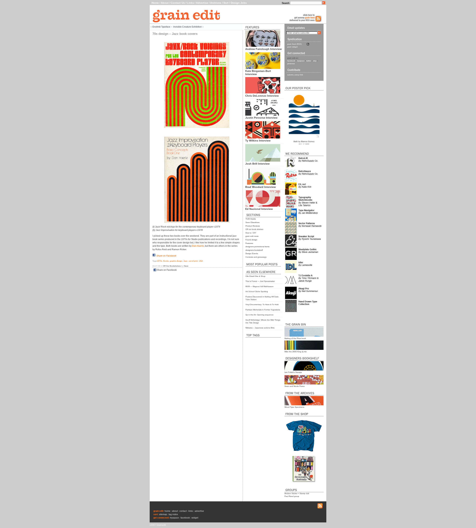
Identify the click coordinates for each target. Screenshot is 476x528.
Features (249, 243)
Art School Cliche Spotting (256, 291)
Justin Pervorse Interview (261, 117)
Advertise (202, 2)
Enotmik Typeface (161, 27)
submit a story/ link (295, 75)
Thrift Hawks (250, 219)
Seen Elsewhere (252, 222)
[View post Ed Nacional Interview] (262, 205)
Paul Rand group (291, 496)
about (175, 511)
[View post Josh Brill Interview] (262, 160)
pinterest (291, 64)
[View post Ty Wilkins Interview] (262, 137)
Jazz (185, 261)
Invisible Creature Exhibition (187, 27)
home (167, 511)
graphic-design (176, 261)
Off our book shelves (254, 229)
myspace (301, 61)
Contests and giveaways (255, 257)
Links (190, 2)
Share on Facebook (166, 256)
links (190, 511)
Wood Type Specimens (294, 407)
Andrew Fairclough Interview (263, 48)
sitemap (163, 514)
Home (155, 2)
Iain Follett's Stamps (293, 372)
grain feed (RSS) (294, 44)
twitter (308, 61)
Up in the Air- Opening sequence (259, 315)
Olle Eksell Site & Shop (255, 276)
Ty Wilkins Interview (258, 140)
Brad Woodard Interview (260, 186)
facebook (291, 61)
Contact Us (178, 2)
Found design (251, 240)
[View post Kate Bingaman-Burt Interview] (262, 67)
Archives (215, 2)
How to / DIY (250, 233)
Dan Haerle (198, 246)
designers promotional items (257, 247)
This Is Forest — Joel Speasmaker (260, 281)
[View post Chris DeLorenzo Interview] (262, 92)
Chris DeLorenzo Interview (262, 95)
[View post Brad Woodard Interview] (262, 183)
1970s (159, 261)
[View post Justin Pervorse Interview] (262, 114)
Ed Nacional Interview (259, 208)
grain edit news (251, 236)
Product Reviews (252, 226)
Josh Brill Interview (257, 163)
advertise (199, 511)
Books (166, 261)
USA (201, 261)
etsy (314, 61)
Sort (226, 2)
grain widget (292, 47)
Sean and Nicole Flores (294, 386)
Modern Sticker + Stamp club (296, 493)
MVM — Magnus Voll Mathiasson (259, 286)
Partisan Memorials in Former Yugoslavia (262, 310)
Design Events (251, 253)
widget (195, 517)
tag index (173, 514)
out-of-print (193, 261)
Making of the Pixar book (295, 338)
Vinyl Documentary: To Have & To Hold (262, 304)
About (165, 2)
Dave (186, 266)
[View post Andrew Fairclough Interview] (262, 45)
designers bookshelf (254, 250)
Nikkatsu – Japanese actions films (259, 328)
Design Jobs (239, 2)
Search (285, 2)
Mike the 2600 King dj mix (295, 352)
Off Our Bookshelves (172, 266)
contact (183, 511)
